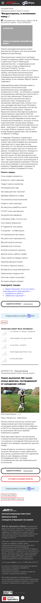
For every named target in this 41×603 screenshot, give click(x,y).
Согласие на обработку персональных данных (19, 566)
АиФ (19, 414)
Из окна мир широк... (17, 358)
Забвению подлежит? (14, 296)
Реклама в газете (9, 517)
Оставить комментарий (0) (20, 479)
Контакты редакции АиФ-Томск (16, 514)
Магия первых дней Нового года (20, 352)
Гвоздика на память (13, 293)
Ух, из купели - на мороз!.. (18, 345)
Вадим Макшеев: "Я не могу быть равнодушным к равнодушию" (18, 290)
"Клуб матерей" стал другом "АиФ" (21, 338)
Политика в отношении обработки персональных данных (15, 569)
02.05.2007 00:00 (7, 9)
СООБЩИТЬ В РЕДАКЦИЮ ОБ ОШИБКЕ (17, 520)
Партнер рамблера (20, 592)
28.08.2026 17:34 (7, 371)
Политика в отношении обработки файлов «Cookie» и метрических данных (18, 573)
